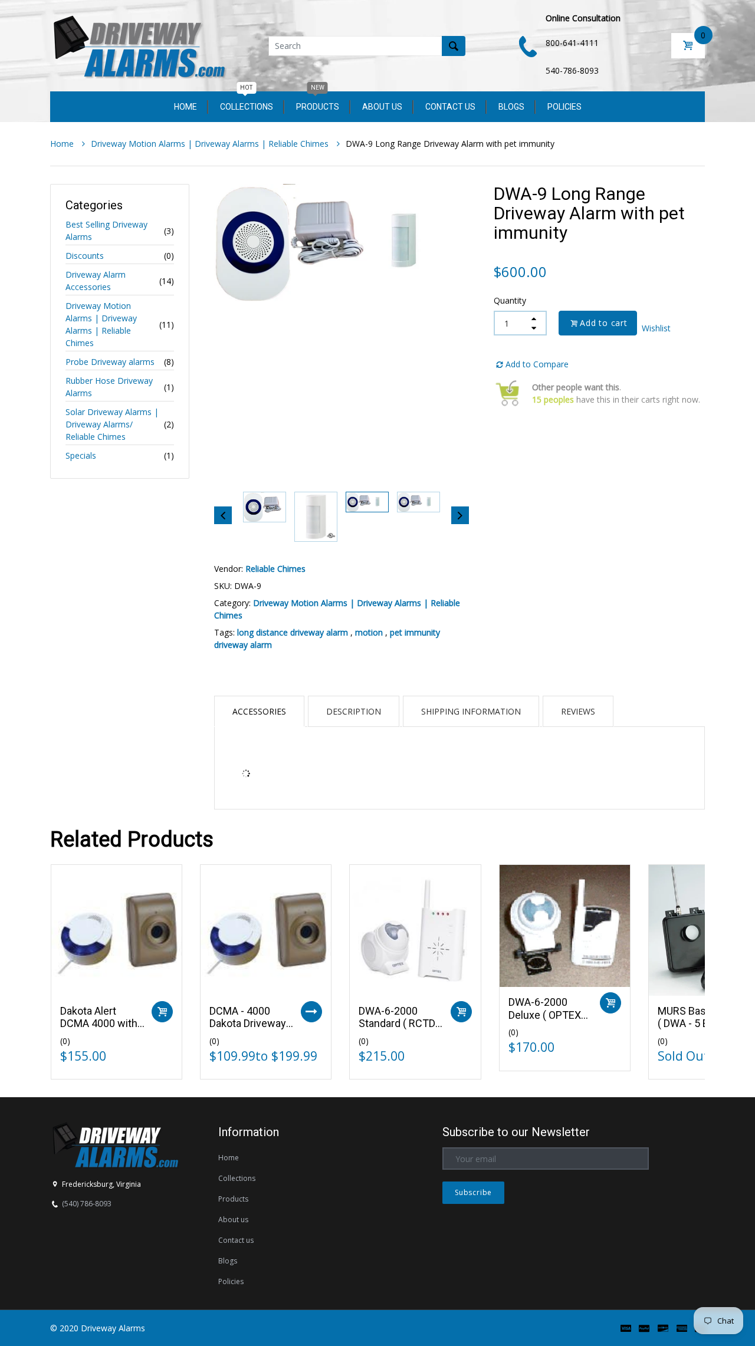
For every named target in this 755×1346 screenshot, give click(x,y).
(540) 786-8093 (86, 1204)
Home (63, 143)
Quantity (510, 300)
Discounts (84, 255)
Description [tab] (353, 711)
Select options (311, 1011)
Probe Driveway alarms (110, 361)
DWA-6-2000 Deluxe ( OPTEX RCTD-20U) (544, 1015)
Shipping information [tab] (471, 711)
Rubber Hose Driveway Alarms (109, 387)
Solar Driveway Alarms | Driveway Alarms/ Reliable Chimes (112, 424)
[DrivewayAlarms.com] (138, 44)
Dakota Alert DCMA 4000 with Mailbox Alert (98, 1023)
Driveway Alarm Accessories (95, 280)
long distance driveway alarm (292, 632)
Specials (80, 455)
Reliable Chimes (275, 568)
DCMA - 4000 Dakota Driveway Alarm (247, 1023)
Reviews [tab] (578, 711)
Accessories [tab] (259, 711)
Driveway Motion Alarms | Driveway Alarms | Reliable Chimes (101, 324)
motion (369, 632)
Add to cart (604, 322)
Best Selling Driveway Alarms (106, 230)
